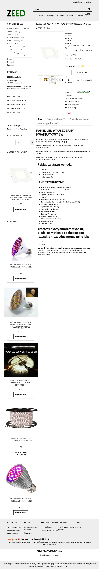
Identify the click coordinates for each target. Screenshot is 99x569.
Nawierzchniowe (16, 47)
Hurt (9, 59)
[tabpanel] (64, 196)
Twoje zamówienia (14, 527)
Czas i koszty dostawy (49, 530)
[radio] (79, 66)
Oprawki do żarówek (15, 38)
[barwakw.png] (46, 79)
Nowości (10, 62)
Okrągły (16, 53)
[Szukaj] (89, 9)
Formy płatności (47, 527)
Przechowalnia (12, 534)
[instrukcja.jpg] (53, 80)
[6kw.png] (40, 80)
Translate (23, 129)
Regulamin (28, 533)
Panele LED (11, 44)
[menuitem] (41, 15)
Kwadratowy (18, 56)
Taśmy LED (11, 32)
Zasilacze (10, 35)
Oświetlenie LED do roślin (16, 29)
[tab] (40, 119)
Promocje (10, 65)
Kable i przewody (13, 41)
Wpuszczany (15, 50)
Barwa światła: (70, 66)
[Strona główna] (16, 14)
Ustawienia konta (13, 530)
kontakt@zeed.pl (61, 542)
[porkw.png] (59, 79)
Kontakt (78, 527)
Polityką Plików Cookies (56, 564)
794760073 (75, 542)
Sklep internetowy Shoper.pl (49, 555)
